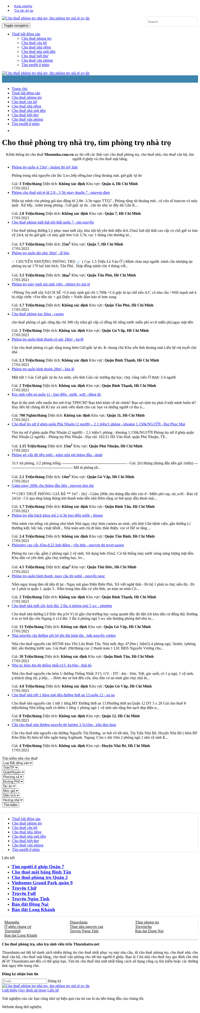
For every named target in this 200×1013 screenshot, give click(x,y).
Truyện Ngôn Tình (31, 898)
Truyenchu (143, 926)
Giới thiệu (9, 990)
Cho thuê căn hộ (34, 43)
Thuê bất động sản (26, 93)
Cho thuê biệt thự (34, 56)
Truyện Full (24, 893)
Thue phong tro (147, 922)
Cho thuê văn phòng (37, 60)
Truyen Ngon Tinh (84, 931)
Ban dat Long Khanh (20, 935)
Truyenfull (12, 931)
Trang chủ (19, 89)
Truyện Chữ (24, 888)
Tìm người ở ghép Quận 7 (38, 866)
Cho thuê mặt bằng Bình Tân (41, 872)
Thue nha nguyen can (86, 926)
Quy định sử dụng (32, 990)
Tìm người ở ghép (35, 65)
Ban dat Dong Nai (149, 931)
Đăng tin (74, 130)
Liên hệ (53, 990)
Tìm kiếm (10, 805)
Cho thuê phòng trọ (36, 38)
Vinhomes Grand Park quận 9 (42, 882)
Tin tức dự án (23, 10)
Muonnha (11, 922)
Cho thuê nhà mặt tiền (38, 51)
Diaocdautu (79, 922)
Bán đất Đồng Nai (30, 904)
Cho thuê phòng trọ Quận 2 (40, 877)
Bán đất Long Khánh (33, 909)
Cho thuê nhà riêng (36, 47)
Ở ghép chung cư (17, 926)
